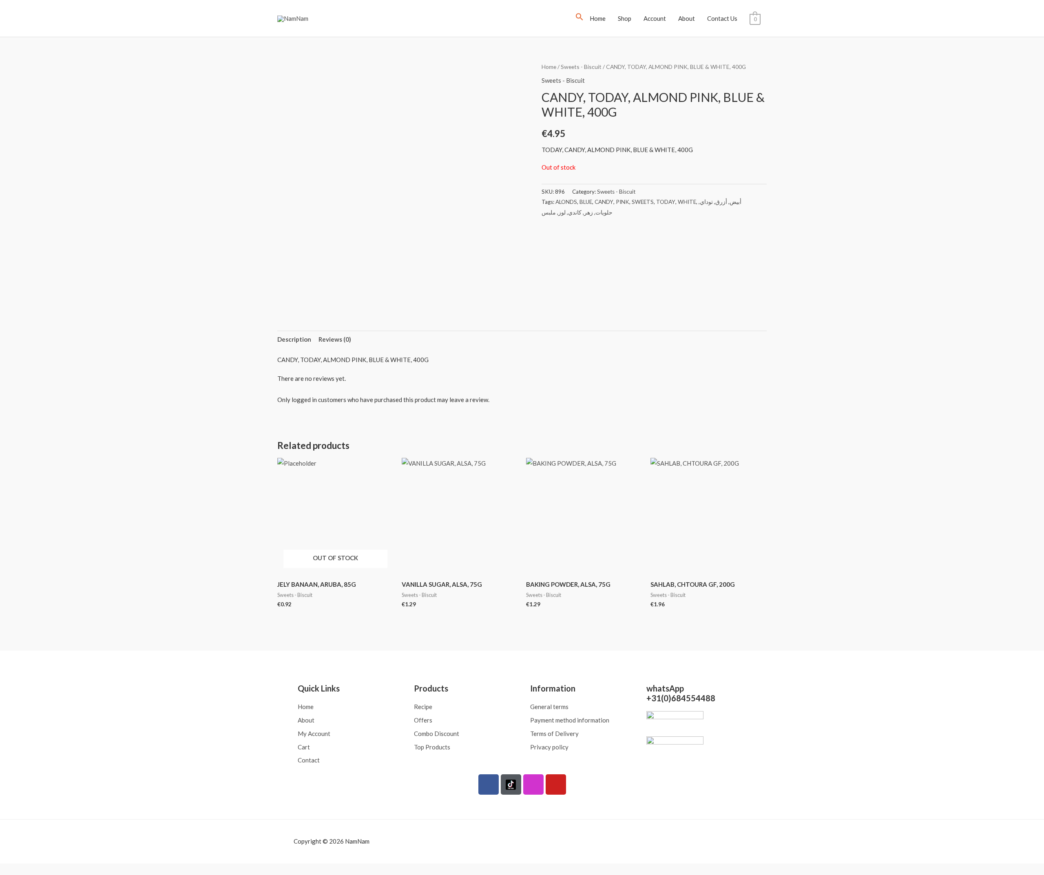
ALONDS (566, 202)
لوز (562, 212)
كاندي (575, 212)
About (686, 18)
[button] (579, 18)
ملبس (549, 212)
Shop (624, 18)
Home (598, 18)
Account (655, 18)
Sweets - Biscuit (581, 66)
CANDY (604, 202)
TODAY (665, 202)
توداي (706, 202)
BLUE (586, 202)
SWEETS (643, 202)
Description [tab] (294, 339)
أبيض (735, 202)
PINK (622, 202)
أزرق (721, 202)
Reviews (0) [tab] (335, 339)
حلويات (604, 212)
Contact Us (722, 18)
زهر (588, 212)
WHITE (687, 202)
